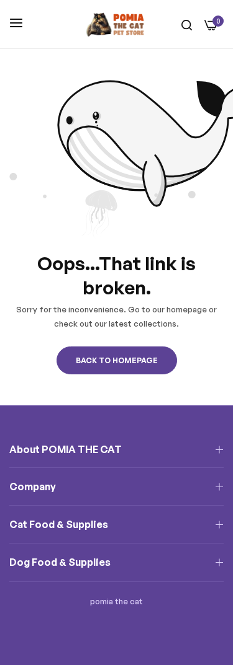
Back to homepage (117, 360)
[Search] (186, 24)
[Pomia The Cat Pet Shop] (117, 24)
